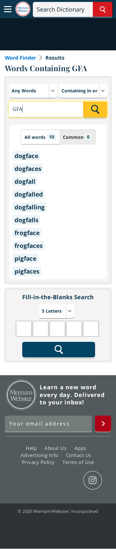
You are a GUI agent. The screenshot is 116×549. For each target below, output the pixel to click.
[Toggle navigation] (7, 9)
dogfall (25, 181)
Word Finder (20, 57)
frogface (27, 233)
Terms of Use (78, 462)
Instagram (92, 480)
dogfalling (30, 207)
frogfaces (29, 245)
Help (32, 448)
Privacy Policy (39, 462)
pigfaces (27, 271)
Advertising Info (40, 455)
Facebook (23, 480)
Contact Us (79, 455)
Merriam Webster (21, 395)
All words (39, 137)
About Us (56, 448)
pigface (25, 258)
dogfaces (28, 169)
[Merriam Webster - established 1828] (22, 9)
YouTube (69, 480)
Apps (81, 448)
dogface (26, 156)
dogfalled (29, 194)
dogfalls (26, 220)
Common (76, 137)
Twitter (46, 480)
